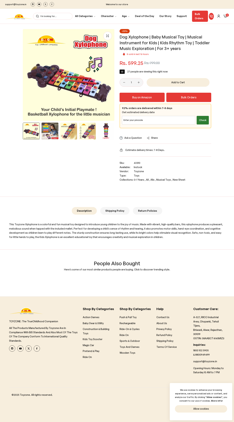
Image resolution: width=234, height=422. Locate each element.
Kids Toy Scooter (92, 339)
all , (148, 179)
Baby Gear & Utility (93, 323)
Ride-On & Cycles (130, 329)
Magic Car (88, 345)
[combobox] (52, 16)
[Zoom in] (107, 36)
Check (202, 120)
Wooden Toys (127, 352)
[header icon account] (218, 16)
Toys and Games (129, 346)
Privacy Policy (164, 329)
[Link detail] (33, 4)
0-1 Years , (139, 179)
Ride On (87, 357)
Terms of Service (166, 346)
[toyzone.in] (19, 16)
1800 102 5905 (201, 350)
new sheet (179, 179)
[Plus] (139, 82)
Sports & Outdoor (130, 340)
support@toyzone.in (205, 361)
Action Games (91, 317)
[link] (85, 16)
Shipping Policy (114, 210)
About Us (161, 323)
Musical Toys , (164, 179)
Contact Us (162, 317)
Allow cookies (201, 408)
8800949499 (202, 354)
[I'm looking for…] (36, 16)
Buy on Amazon (142, 97)
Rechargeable (128, 323)
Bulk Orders (199, 16)
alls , (153, 179)
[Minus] (124, 82)
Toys (136, 175)
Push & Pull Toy (128, 317)
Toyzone (139, 171)
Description (84, 210)
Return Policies (147, 210)
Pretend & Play (91, 351)
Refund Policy (164, 335)
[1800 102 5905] (211, 16)
